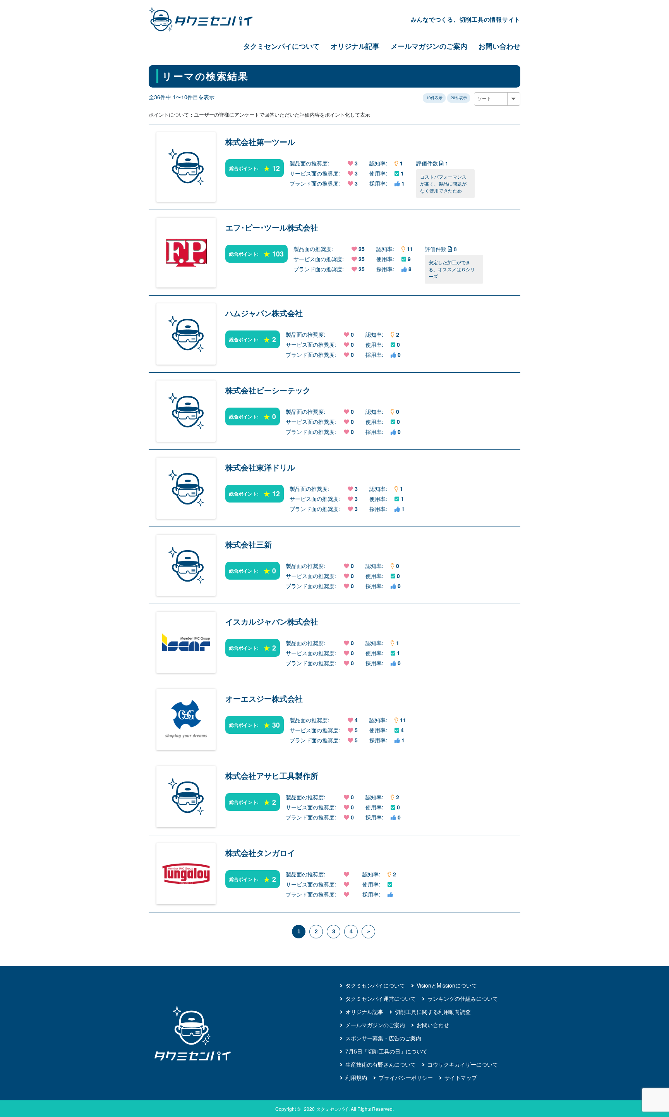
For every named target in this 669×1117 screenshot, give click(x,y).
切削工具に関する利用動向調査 (433, 1011)
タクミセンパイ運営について (380, 998)
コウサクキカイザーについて (462, 1064)
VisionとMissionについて (447, 985)
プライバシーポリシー (406, 1077)
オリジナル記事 (355, 46)
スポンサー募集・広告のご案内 (383, 1038)
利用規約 (356, 1077)
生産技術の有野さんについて (380, 1064)
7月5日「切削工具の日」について (386, 1051)
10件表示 (434, 97)
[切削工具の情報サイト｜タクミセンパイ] (207, 19)
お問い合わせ (499, 46)
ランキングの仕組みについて (462, 998)
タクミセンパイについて (281, 46)
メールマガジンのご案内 (429, 46)
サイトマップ (460, 1077)
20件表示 (459, 97)
